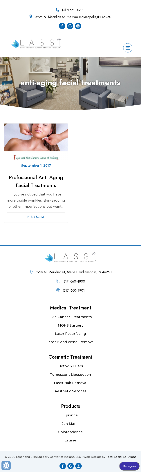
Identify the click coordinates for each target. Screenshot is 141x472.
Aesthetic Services (70, 391)
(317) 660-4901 (74, 290)
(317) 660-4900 (73, 10)
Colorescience (70, 432)
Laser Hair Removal (70, 383)
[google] (70, 26)
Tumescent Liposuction (70, 375)
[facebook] (62, 26)
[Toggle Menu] (128, 48)
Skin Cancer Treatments (71, 317)
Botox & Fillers (70, 366)
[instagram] (78, 26)
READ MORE (36, 217)
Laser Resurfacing (70, 334)
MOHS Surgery (70, 325)
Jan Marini (70, 424)
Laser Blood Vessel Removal (70, 342)
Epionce (71, 415)
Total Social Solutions (121, 457)
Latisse (70, 440)
